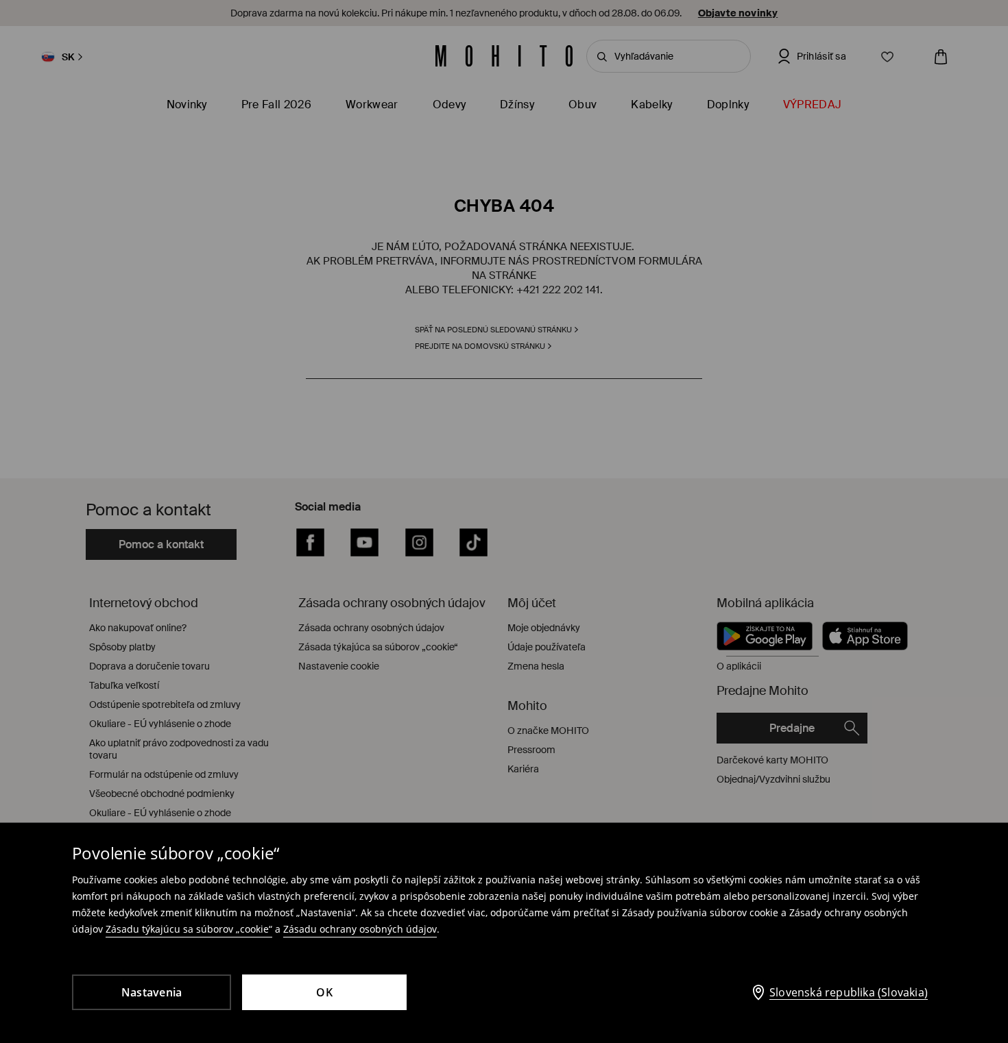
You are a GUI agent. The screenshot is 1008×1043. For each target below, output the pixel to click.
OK (324, 992)
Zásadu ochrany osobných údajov (360, 928)
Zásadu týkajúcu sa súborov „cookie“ (189, 928)
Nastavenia (151, 992)
